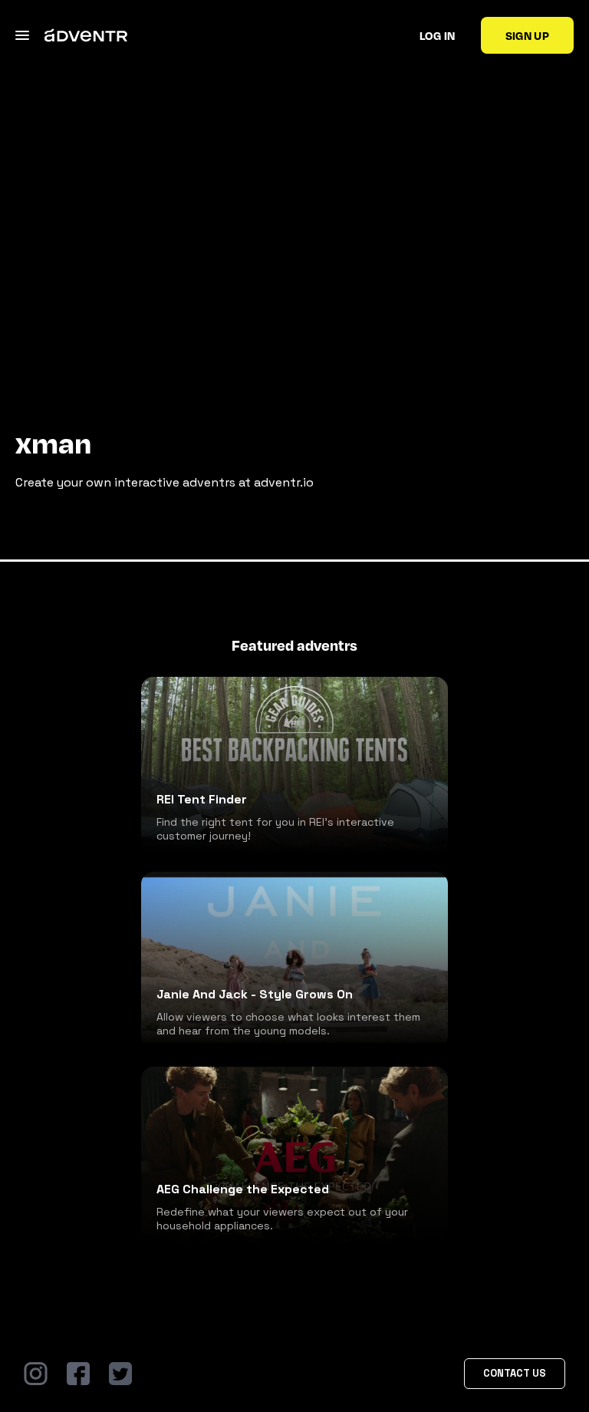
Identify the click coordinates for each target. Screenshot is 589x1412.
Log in (438, 35)
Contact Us (514, 1373)
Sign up (527, 35)
